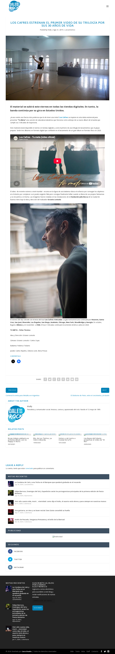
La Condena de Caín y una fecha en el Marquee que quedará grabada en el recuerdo (48, 482)
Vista (83, 651)
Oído (72, 651)
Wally (50, 30)
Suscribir (38, 608)
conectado (29, 468)
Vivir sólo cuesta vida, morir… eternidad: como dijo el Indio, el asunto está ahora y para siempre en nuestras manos (60, 501)
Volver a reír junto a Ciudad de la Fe (67, 439)
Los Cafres (63, 117)
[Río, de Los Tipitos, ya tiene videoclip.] (44, 435)
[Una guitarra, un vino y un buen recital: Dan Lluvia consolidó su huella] (11, 512)
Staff (88, 651)
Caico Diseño (27, 651)
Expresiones (28, 496)
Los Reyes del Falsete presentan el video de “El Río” (94, 440)
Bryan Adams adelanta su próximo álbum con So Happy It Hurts (18, 440)
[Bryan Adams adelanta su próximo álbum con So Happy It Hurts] (19, 435)
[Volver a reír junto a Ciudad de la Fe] (70, 435)
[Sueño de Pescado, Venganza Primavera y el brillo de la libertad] (11, 521)
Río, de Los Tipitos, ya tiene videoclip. (42, 439)
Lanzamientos (70, 30)
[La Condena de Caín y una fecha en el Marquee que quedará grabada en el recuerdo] (11, 484)
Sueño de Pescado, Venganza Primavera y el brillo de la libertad (40, 519)
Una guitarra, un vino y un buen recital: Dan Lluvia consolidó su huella (42, 510)
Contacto (95, 651)
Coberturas (27, 504)
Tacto (77, 651)
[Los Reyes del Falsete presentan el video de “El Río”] (95, 435)
